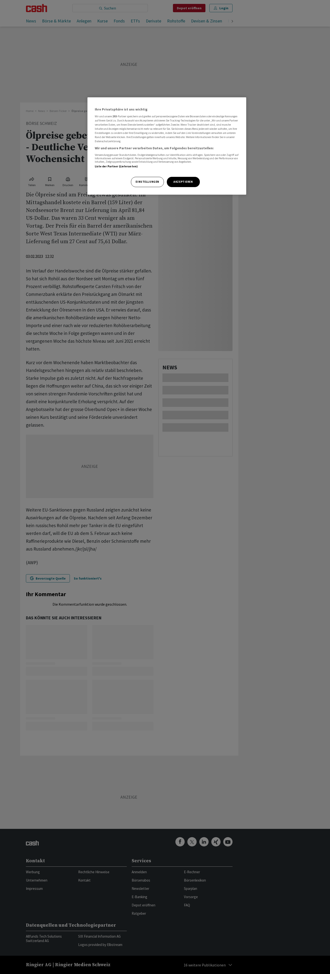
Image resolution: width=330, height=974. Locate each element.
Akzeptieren (183, 181)
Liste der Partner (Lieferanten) (116, 166)
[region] (166, 146)
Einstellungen (147, 181)
